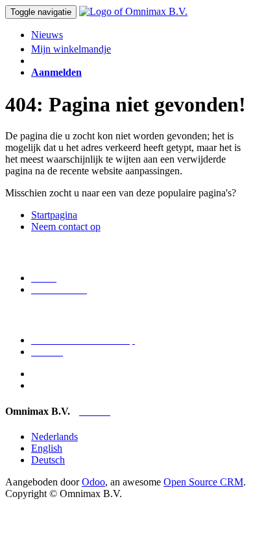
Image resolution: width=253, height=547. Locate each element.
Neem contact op (66, 226)
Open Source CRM (203, 481)
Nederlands (54, 436)
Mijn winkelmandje (71, 48)
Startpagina (54, 214)
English (46, 448)
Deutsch (48, 459)
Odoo (93, 481)
